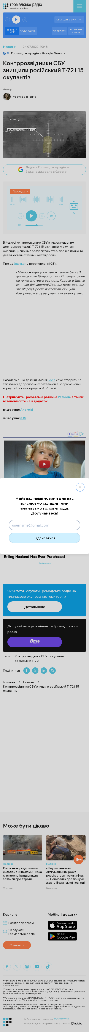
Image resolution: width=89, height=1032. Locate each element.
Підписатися (45, 538)
